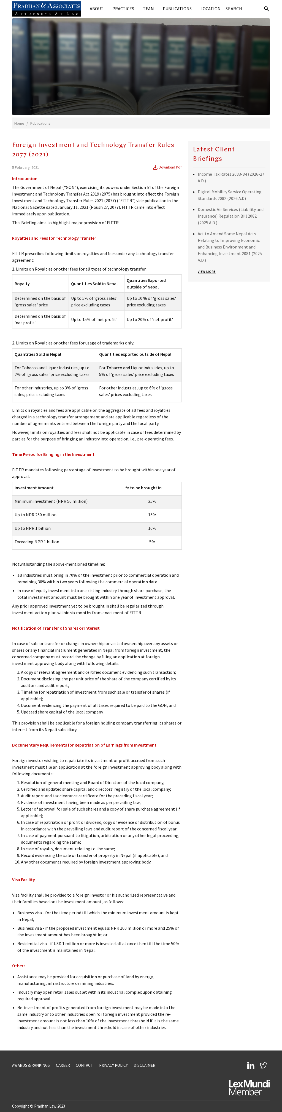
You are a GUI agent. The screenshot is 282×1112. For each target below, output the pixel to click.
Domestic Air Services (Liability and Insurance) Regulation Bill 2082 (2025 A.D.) (231, 216)
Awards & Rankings (31, 1065)
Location (210, 8)
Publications (177, 8)
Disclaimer (144, 1065)
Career (63, 1065)
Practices (123, 8)
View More (207, 271)
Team (148, 8)
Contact (84, 1065)
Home (19, 123)
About (97, 8)
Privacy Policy (113, 1065)
